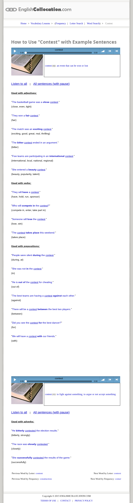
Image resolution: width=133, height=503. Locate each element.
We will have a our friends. (33, 336)
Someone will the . (29, 219)
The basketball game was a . (35, 102)
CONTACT (65, 500)
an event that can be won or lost (72, 65)
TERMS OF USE (48, 500)
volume (103, 51)
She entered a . (29, 169)
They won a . (25, 115)
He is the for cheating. (32, 282)
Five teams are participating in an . (43, 156)
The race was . (30, 444)
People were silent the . (33, 255)
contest (48, 65)
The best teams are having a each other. (43, 295)
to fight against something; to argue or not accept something (86, 394)
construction (46, 479)
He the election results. (35, 430)
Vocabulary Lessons (40, 23)
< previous (110, 51)
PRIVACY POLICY (84, 500)
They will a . (25, 192)
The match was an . (32, 129)
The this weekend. (33, 232)
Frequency (61, 23)
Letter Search (76, 23)
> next (116, 51)
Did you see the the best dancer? (36, 322)
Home (23, 23)
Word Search (93, 23)
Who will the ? (30, 205)
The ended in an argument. (35, 142)
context (117, 473)
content (39, 473)
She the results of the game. (41, 457)
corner (118, 479)
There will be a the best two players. (41, 309)
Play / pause (14, 51)
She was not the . (27, 268)
